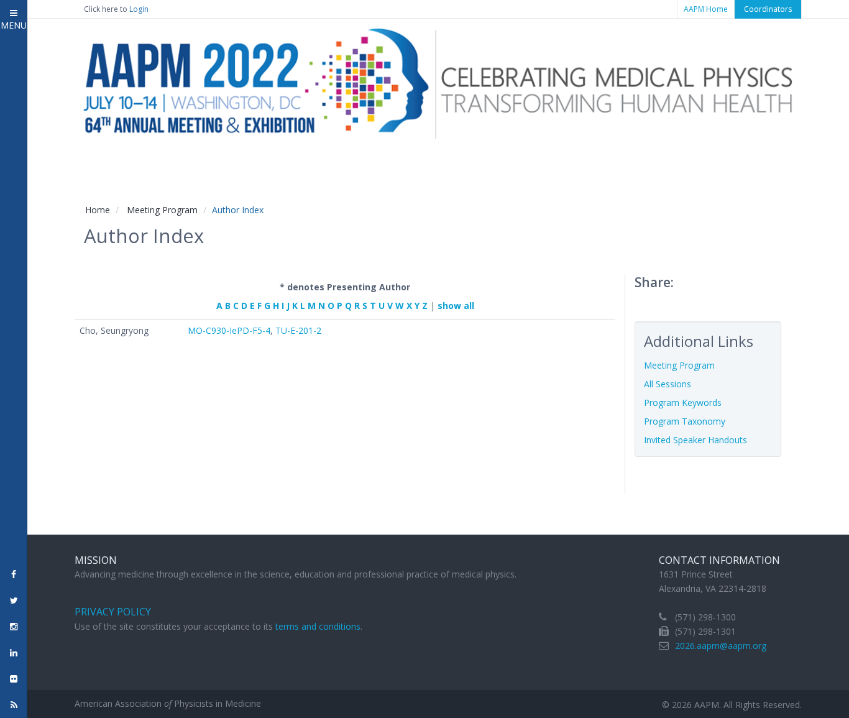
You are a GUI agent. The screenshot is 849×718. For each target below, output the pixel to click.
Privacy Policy (113, 612)
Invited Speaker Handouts (695, 440)
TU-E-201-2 (298, 330)
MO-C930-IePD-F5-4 (229, 330)
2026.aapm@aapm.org (720, 645)
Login (139, 9)
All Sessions (667, 384)
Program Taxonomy (684, 421)
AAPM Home (706, 9)
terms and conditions (317, 626)
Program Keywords (683, 402)
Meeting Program (162, 210)
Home (97, 210)
